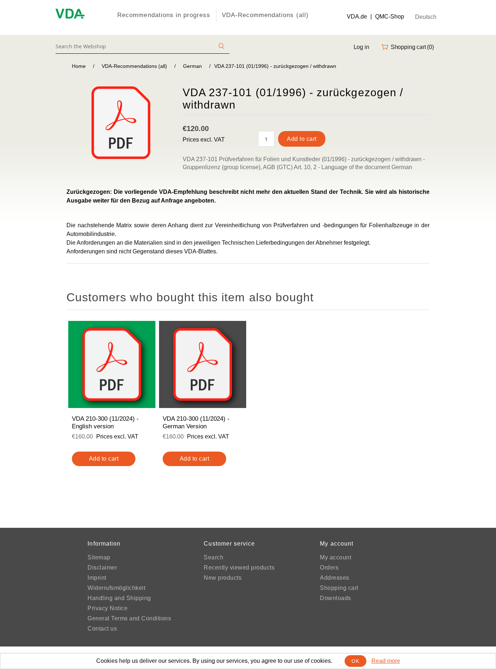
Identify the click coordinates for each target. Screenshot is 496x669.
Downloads (335, 598)
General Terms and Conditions (129, 618)
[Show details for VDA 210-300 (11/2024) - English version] (112, 364)
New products (222, 578)
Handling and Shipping (119, 598)
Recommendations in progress (163, 15)
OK (355, 661)
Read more (385, 661)
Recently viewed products (239, 567)
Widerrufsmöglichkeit (116, 588)
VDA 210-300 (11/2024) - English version (105, 422)
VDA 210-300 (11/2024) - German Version (196, 422)
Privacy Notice (107, 608)
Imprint (97, 578)
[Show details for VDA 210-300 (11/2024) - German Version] (202, 364)
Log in (361, 47)
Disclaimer (102, 567)
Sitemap (99, 557)
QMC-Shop (389, 16)
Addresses (334, 578)
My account (335, 557)
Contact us (102, 628)
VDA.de (357, 16)
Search (213, 557)
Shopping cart (339, 588)
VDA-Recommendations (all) (265, 15)
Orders (329, 567)
